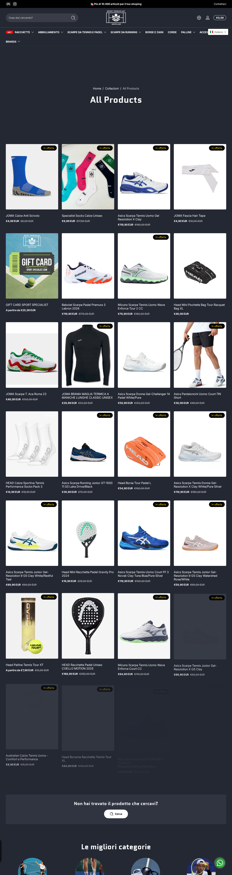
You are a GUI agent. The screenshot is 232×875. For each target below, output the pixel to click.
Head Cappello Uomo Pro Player (196, 846)
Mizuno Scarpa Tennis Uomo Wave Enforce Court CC (141, 666)
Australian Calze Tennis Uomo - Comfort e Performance (27, 755)
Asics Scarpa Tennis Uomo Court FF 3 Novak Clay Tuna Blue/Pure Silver (143, 573)
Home (97, 88)
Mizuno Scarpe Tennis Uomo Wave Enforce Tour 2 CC (141, 306)
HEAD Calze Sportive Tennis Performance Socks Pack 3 (25, 484)
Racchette (22, 32)
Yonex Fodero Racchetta (22, 846)
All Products (131, 88)
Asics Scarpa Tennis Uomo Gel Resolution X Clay (138, 217)
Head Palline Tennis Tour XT (24, 665)
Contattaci (220, 3)
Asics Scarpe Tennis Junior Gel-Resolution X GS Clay (195, 666)
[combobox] (36, 17)
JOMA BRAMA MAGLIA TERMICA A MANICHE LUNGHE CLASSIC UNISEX (87, 395)
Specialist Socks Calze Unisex (82, 215)
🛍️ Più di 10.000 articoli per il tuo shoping (116, 3)
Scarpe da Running (124, 32)
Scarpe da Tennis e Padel (85, 32)
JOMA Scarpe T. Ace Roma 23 (26, 394)
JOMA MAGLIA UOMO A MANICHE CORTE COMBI (197, 755)
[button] (199, 18)
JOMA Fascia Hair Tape (189, 215)
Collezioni (112, 88)
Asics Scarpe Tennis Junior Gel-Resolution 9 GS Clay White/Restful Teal (29, 575)
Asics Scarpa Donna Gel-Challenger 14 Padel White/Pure (144, 395)
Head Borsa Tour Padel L (134, 483)
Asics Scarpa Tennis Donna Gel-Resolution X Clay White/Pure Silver (198, 484)
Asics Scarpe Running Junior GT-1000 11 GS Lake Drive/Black (87, 484)
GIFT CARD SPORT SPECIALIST (27, 305)
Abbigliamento (48, 32)
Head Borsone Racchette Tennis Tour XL (86, 755)
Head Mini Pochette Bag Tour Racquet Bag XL (199, 306)
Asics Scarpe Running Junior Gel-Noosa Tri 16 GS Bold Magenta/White (142, 848)
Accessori (207, 32)
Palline (186, 32)
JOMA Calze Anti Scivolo (23, 215)
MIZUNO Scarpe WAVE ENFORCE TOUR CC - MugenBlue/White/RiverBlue (140, 757)
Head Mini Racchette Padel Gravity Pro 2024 (88, 573)
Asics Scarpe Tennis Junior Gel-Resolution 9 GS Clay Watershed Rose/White (195, 575)
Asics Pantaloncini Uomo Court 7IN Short (197, 395)
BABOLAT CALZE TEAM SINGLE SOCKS (83, 848)
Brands (11, 41)
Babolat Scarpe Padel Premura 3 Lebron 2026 (83, 306)
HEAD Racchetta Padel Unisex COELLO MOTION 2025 (82, 666)
